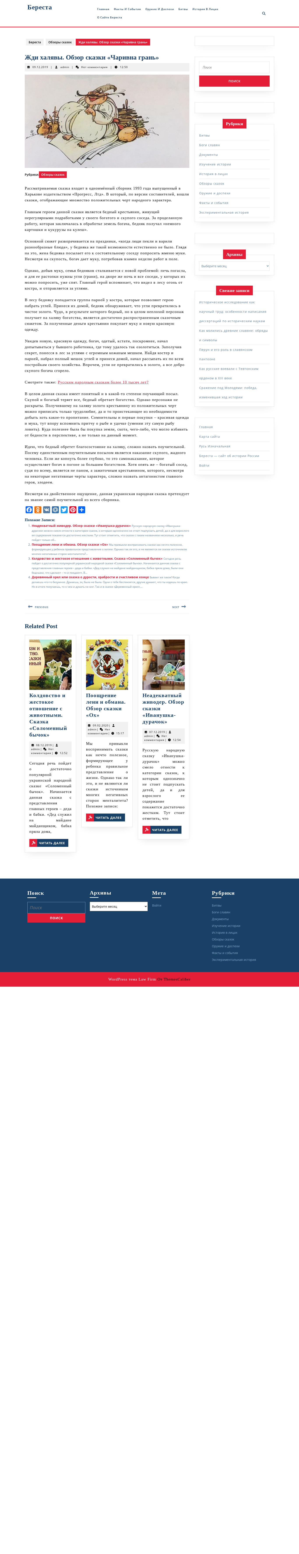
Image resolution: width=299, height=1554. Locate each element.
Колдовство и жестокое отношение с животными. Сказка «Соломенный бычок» (97, 558)
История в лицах (205, 9)
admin (64, 67)
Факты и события (127, 9)
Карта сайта (209, 436)
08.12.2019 (44, 745)
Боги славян (209, 145)
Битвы (183, 9)
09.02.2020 (101, 725)
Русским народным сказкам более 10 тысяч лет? (103, 382)
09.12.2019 (40, 67)
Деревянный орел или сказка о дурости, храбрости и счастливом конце (90, 577)
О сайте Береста (109, 17)
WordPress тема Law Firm (132, 979)
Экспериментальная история (224, 212)
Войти (204, 465)
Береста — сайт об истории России (229, 456)
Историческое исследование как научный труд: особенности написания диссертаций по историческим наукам (233, 311)
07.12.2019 (157, 732)
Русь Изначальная (214, 446)
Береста (39, 7)
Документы (208, 155)
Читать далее (53, 843)
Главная (103, 9)
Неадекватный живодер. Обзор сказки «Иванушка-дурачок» (81, 526)
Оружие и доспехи (159, 9)
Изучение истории (215, 164)
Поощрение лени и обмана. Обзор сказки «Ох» (70, 544)
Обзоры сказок (60, 42)
